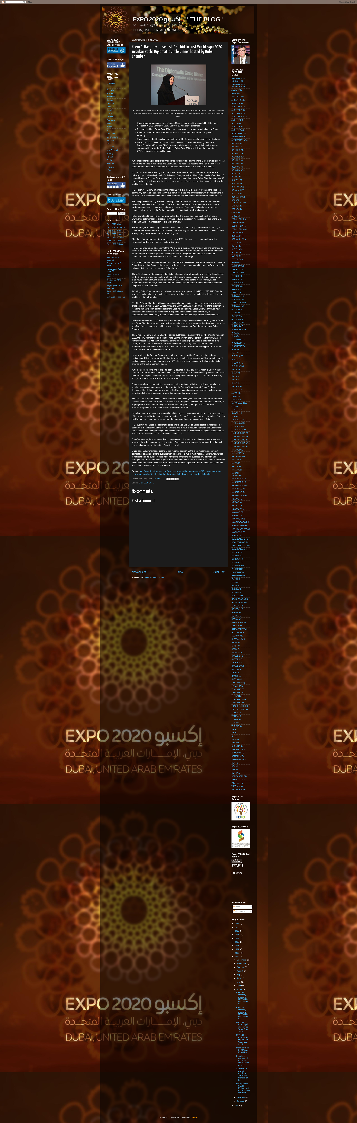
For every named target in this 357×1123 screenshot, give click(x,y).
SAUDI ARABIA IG (239, 602)
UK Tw (234, 736)
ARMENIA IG (237, 103)
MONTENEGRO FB (240, 522)
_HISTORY (111, 83)
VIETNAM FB (237, 783)
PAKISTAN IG (237, 569)
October (240, 967)
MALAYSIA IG (237, 450)
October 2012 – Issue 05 (113, 275)
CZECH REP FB (238, 219)
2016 (237, 942)
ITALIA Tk (235, 380)
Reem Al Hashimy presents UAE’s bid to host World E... (242, 998)
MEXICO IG (236, 502)
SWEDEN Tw (237, 663)
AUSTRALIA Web (239, 117)
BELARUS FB (237, 150)
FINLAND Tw (237, 269)
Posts (237, 907)
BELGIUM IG (237, 167)
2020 (237, 927)
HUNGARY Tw (237, 326)
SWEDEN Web (237, 666)
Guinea (110, 123)
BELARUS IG (237, 153)
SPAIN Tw (235, 649)
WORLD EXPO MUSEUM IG (238, 80)
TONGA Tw (236, 719)
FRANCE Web (237, 286)
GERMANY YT (237, 306)
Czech (109, 110)
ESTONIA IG (237, 263)
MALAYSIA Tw (237, 453)
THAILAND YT (237, 703)
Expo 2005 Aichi (114, 231)
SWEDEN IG (237, 659)
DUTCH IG (236, 243)
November (242, 963)
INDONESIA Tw (238, 343)
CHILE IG (235, 213)
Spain (109, 160)
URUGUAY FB (237, 753)
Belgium (110, 103)
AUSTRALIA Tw (238, 113)
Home (179, 571)
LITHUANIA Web (238, 430)
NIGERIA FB (236, 552)
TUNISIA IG (236, 726)
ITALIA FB (235, 370)
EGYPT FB (236, 253)
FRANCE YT (237, 289)
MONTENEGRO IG (239, 526)
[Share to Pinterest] (177, 479)
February (241, 1097)
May (239, 982)
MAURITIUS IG (238, 489)
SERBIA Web (237, 619)
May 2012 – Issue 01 (116, 297)
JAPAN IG (235, 396)
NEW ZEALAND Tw (240, 542)
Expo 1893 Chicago (115, 244)
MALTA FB (236, 460)
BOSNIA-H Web (238, 197)
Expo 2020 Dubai (146, 483)
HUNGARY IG (237, 323)
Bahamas (111, 97)
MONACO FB (237, 512)
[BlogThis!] (169, 479)
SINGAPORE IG (238, 626)
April (239, 986)
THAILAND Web (238, 699)
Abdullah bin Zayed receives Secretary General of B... (242, 1074)
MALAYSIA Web (238, 456)
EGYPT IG (236, 256)
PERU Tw (235, 586)
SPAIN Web (236, 653)
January (240, 1101)
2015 (237, 946)
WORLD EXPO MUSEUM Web (238, 85)
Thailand (110, 167)
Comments (240, 911)
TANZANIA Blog (238, 683)
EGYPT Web (237, 259)
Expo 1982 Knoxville (116, 237)
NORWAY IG (237, 562)
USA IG (234, 766)
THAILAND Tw (237, 696)
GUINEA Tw (236, 316)
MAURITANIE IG (238, 482)
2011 (237, 1106)
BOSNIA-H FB (237, 190)
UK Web (235, 739)
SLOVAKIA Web (238, 639)
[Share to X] (172, 479)
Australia (110, 90)
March (240, 989)
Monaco (110, 147)
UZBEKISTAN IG (238, 780)
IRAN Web (236, 353)
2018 (237, 935)
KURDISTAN (237, 410)
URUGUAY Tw (237, 756)
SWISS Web (236, 679)
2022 (237, 924)
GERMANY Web (238, 303)
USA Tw (234, 770)
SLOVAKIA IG (237, 636)
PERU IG (235, 582)
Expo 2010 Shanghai (116, 227)
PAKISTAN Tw (237, 572)
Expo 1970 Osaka (114, 241)
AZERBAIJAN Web (239, 140)
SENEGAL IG (237, 609)
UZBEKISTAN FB (239, 776)
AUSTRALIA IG (238, 110)
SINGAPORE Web (239, 629)
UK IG (234, 733)
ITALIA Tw (235, 383)
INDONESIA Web (239, 346)
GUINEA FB (236, 309)
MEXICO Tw (236, 506)
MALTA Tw (236, 466)
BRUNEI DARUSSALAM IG (239, 201)
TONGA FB (236, 713)
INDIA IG (235, 333)
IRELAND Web (237, 366)
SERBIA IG (236, 616)
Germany (111, 120)
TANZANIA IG (237, 686)
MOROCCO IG (238, 536)
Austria (110, 93)
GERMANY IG (237, 299)
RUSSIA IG (236, 592)
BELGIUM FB (237, 164)
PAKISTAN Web (238, 576)
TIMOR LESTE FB (239, 706)
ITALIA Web (236, 386)
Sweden (110, 164)
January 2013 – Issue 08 (113, 259)
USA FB (234, 763)
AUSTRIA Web (237, 130)
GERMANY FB (237, 296)
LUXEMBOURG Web (240, 443)
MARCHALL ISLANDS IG (236, 474)
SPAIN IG (235, 646)
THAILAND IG (237, 693)
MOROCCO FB (238, 532)
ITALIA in (235, 376)
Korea (109, 130)
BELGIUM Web (238, 170)
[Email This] (167, 479)
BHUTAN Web (237, 187)
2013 (237, 953)
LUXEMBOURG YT (239, 446)
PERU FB (235, 579)
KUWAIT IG (236, 416)
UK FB (234, 729)
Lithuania (111, 133)
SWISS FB (236, 669)
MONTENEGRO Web (240, 529)
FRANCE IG (236, 279)
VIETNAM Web (238, 790)
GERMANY (236, 293)
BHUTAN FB (236, 180)
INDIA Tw (235, 336)
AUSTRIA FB (237, 120)
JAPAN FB (236, 393)
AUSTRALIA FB (238, 107)
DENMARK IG (237, 233)
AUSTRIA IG (236, 123)
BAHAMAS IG (237, 143)
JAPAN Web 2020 (239, 403)
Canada (110, 107)
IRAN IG (235, 349)
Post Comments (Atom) (154, 578)
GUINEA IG (236, 313)
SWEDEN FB (237, 656)
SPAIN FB (235, 642)
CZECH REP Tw (238, 226)
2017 (237, 938)
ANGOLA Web (237, 97)
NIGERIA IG (236, 556)
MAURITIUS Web (239, 495)
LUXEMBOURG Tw (239, 440)
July (239, 974)
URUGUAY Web (238, 759)
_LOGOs (110, 87)
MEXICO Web (237, 509)
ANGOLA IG (236, 93)
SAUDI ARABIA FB (239, 599)
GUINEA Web (237, 319)
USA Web (235, 773)
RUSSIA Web (237, 596)
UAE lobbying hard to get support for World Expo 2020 (242, 1027)
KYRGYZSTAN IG (239, 420)
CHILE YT (235, 216)
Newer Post (139, 571)
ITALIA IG (235, 373)
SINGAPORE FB (238, 623)
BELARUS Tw (237, 157)
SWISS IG (235, 673)
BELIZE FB (236, 173)
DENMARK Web (238, 239)
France (110, 117)
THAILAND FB (237, 689)
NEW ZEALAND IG (239, 539)
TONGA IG (236, 716)
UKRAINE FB (237, 743)
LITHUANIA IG (237, 426)
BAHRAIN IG (237, 147)
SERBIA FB (236, 612)
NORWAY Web (237, 566)
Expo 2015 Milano (115, 224)
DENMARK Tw (237, 236)
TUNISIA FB (236, 723)
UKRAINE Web (238, 749)
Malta (109, 144)
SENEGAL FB (237, 606)
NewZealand (112, 150)
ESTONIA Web (237, 266)
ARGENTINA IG (238, 100)
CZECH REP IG (238, 223)
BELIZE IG (236, 177)
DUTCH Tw (236, 246)
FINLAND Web (237, 273)
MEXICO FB (236, 499)
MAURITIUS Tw (238, 492)
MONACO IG (237, 516)
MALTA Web (236, 470)
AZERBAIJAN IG (238, 133)
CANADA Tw (236, 206)
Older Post (219, 571)
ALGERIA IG (236, 90)
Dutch (109, 113)
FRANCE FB (237, 276)
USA (109, 170)
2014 (237, 949)
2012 (237, 957)
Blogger (194, 1117)
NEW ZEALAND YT (240, 549)
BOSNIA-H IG (237, 194)
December (242, 960)
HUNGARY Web (238, 329)
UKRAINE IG (237, 746)
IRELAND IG (237, 360)
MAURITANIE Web (239, 485)
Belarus (110, 100)
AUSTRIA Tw (237, 127)
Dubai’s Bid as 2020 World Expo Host (242, 1050)
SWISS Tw (236, 676)
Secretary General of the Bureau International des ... (242, 1060)
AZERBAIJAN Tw (238, 137)
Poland (110, 157)
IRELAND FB (237, 356)
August (240, 971)
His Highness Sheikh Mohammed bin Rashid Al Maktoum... (243, 1088)
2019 (237, 931)
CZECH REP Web (239, 229)
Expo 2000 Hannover (116, 234)
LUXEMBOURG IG (239, 436)
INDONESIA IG (238, 340)
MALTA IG (235, 463)
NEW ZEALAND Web (240, 546)
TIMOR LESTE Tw (239, 709)
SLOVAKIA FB (237, 632)
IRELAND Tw (237, 363)
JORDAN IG (236, 406)
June (239, 978)
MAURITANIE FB (238, 479)
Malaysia (110, 140)
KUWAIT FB (236, 413)
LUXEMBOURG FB (239, 433)
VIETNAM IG (237, 786)
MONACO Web (238, 519)
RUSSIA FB (236, 589)
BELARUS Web (238, 160)
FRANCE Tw (237, 283)
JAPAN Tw (236, 400)
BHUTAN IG (236, 183)
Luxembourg (112, 137)
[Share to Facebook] (175, 479)
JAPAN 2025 (237, 390)
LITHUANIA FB (238, 423)
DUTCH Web (237, 249)
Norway (110, 153)
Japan (109, 127)
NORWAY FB (237, 559)
